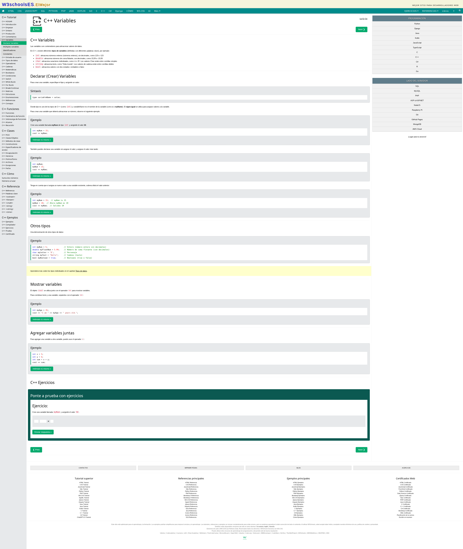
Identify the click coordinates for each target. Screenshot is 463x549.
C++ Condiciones (9, 75)
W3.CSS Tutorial (83, 495)
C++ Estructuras (8, 94)
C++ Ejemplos (7, 221)
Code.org (248, 533)
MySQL (417, 91)
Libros (445, 11)
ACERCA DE (406, 468)
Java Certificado (405, 502)
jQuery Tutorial (84, 500)
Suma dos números (10, 178)
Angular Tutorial (84, 502)
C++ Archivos (7, 162)
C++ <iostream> (8, 196)
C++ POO (6, 135)
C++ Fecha (6, 168)
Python (417, 24)
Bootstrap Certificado (405, 511)
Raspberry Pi (417, 110)
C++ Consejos (7, 103)
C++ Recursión (8, 125)
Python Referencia (191, 491)
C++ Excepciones (9, 165)
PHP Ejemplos (298, 493)
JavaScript (417, 43)
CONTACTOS (83, 468)
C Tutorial (84, 511)
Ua (361, 19)
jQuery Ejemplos (298, 500)
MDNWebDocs (312, 533)
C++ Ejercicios (7, 228)
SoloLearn (256, 533)
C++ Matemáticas (9, 69)
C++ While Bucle (8, 82)
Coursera (179, 533)
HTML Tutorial (84, 482)
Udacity (241, 533)
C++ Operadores (9, 63)
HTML (11, 11)
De (366, 19)
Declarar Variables (10, 43)
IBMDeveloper (266, 533)
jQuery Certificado (405, 495)
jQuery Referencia (191, 504)
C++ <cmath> (7, 203)
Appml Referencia (191, 502)
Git (417, 115)
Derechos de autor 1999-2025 (216, 529)
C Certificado (405, 504)
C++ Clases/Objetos (10, 138)
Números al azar (9, 181)
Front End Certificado (405, 489)
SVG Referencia (191, 517)
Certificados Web (405, 478)
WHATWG (321, 533)
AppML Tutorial (84, 498)
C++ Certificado (8, 234)
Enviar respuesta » (42, 432)
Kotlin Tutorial (84, 508)
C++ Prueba (7, 231)
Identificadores (9, 50)
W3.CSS (141, 11)
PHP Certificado (405, 500)
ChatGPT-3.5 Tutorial (84, 517)
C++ (103, 11)
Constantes (7, 54)
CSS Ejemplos (298, 485)
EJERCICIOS (411, 11)
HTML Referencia (191, 482)
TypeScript (417, 48)
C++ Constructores (9, 144)
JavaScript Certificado (405, 487)
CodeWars (275, 533)
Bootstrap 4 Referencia (191, 498)
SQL (43, 11)
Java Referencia (191, 511)
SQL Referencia (191, 489)
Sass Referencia (191, 508)
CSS (20, 11)
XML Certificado (405, 513)
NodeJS (417, 105)
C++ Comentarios (9, 36)
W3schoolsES (26, 4)
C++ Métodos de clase (11, 141)
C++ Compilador (8, 224)
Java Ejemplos (298, 504)
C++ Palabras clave (9, 193)
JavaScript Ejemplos (298, 487)
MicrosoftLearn (224, 533)
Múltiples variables (11, 46)
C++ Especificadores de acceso (11, 148)
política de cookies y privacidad (367, 524)
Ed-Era (282, 533)
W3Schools (302, 533)
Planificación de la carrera (405, 515)
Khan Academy (193, 533)
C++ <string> (7, 206)
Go (417, 71)
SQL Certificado (405, 498)
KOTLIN (81, 11)
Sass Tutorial (84, 504)
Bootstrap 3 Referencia (191, 495)
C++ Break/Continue (10, 88)
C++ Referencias (8, 100)
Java (417, 33)
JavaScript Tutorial (84, 487)
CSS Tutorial (84, 485)
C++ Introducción (9, 24)
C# (110, 11)
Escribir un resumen (405, 517)
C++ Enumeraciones (10, 97)
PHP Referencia (191, 493)
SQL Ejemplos (298, 489)
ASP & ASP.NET (417, 100)
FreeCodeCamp (212, 533)
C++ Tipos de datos (10, 60)
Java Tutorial (84, 506)
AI (149, 11)
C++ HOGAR (7, 21)
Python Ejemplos (298, 491)
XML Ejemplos (298, 515)
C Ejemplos (298, 508)
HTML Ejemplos (298, 482)
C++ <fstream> (8, 199)
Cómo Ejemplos (298, 517)
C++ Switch (6, 79)
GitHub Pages (417, 119)
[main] (3, 11)
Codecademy (170, 533)
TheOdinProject (291, 533)
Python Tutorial (84, 491)
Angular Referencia (191, 506)
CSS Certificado (405, 485)
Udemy (162, 533)
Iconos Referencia (191, 515)
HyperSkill (234, 533)
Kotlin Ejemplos (298, 506)
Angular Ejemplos (298, 502)
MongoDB (417, 124)
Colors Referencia (191, 513)
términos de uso (351, 524)
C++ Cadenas (7, 66)
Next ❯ (361, 29)
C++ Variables (7, 40)
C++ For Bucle (8, 85)
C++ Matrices (7, 91)
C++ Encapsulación (9, 153)
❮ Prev (36, 29)
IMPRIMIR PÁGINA (191, 468)
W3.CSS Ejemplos (298, 498)
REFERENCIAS (429, 11)
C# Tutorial (84, 515)
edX (185, 533)
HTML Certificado (405, 482)
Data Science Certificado (405, 493)
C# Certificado (405, 508)
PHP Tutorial (84, 493)
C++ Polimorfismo (9, 159)
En (363, 19)
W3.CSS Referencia (191, 500)
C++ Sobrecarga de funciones (14, 119)
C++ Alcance (7, 122)
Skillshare (202, 533)
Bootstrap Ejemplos (298, 495)
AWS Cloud (417, 129)
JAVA (71, 11)
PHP (63, 11)
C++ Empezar (7, 27)
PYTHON (53, 11)
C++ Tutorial (84, 513)
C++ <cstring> (8, 209)
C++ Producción (8, 33)
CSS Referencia (191, 485)
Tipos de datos (81, 271)
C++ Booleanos (8, 72)
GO (90, 11)
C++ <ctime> (7, 212)
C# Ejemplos (298, 513)
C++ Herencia (7, 156)
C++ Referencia (8, 190)
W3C (328, 533)
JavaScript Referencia (191, 487)
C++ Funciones (8, 113)
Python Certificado (405, 491)
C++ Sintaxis (7, 30)
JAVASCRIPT (31, 11)
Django (119, 11)
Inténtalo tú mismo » (42, 140)
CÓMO (129, 11)
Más (156, 11)
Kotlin (417, 38)
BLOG (299, 468)
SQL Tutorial (84, 489)
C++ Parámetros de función (13, 116)
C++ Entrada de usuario (11, 57)
